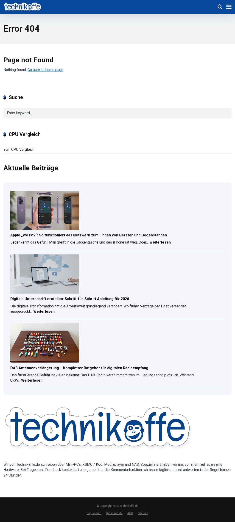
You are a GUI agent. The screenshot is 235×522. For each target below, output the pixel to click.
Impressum (94, 513)
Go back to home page (45, 70)
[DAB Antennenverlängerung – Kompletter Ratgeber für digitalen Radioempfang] (44, 343)
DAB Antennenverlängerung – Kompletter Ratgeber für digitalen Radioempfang (79, 368)
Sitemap (143, 513)
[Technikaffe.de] (22, 6)
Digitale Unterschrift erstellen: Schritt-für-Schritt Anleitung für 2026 (69, 299)
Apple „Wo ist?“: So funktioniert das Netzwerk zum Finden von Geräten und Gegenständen (88, 235)
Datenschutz (114, 513)
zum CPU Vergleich (18, 149)
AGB (130, 513)
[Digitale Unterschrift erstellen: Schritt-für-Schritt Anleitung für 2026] (44, 274)
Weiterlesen (160, 243)
